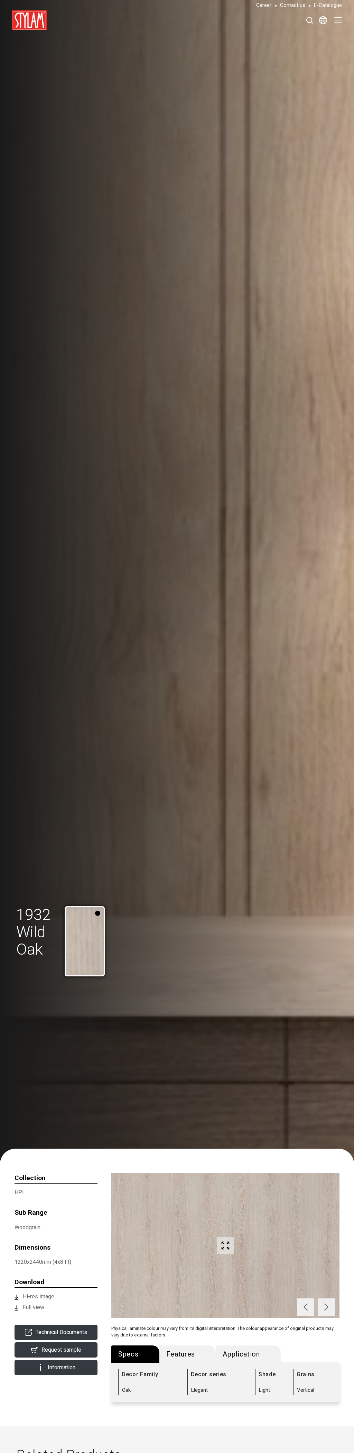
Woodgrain (27, 1227)
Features (180, 1354)
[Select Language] (323, 20)
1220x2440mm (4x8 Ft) (43, 1262)
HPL (20, 1192)
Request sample (61, 1349)
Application (241, 1354)
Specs (128, 1354)
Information (61, 1367)
